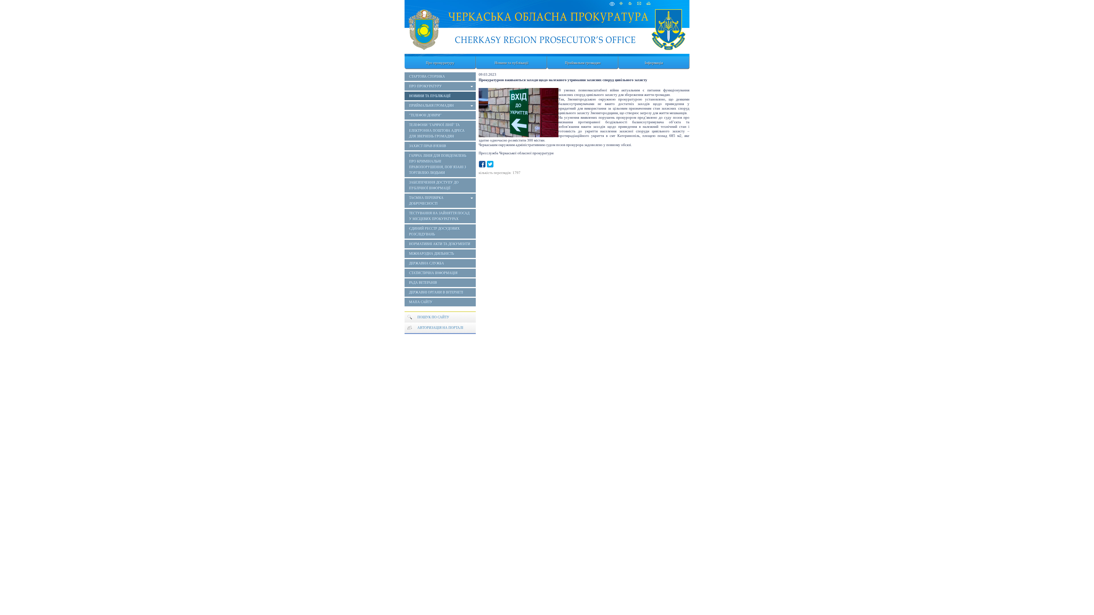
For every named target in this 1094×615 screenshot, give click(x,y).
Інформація (654, 63)
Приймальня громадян (583, 63)
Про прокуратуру (440, 63)
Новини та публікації (511, 63)
